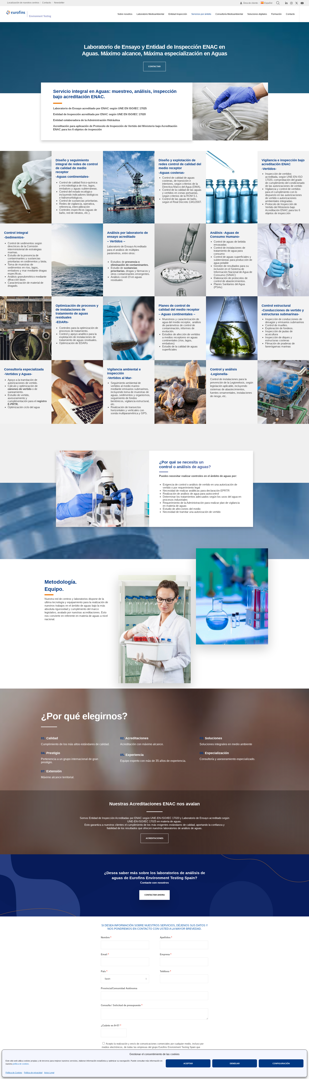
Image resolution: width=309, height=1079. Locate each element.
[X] (296, 3)
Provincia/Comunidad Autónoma (119, 988)
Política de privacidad (33, 1072)
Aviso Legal (49, 1072)
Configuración (281, 1063)
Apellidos (165, 937)
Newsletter (59, 2)
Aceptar (188, 1063)
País (103, 971)
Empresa (165, 954)
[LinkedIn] (286, 3)
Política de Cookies (14, 1072)
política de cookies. (21, 1064)
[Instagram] (291, 3)
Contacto (46, 2)
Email (104, 954)
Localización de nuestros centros (23, 2)
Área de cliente (250, 3)
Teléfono (164, 971)
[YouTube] (302, 3)
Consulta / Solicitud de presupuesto (121, 1005)
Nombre (105, 937)
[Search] (278, 3)
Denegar (235, 1063)
